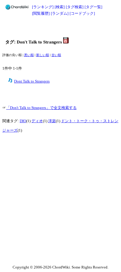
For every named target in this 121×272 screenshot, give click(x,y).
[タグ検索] (74, 7)
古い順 (56, 55)
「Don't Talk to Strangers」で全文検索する (41, 108)
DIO (23, 121)
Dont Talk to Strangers (32, 81)
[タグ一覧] (93, 7)
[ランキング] (42, 7)
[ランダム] (59, 13)
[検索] (60, 7)
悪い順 (29, 55)
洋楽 (52, 121)
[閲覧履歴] (41, 13)
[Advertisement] (60, 27)
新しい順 (42, 55)
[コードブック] (82, 13)
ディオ (37, 121)
